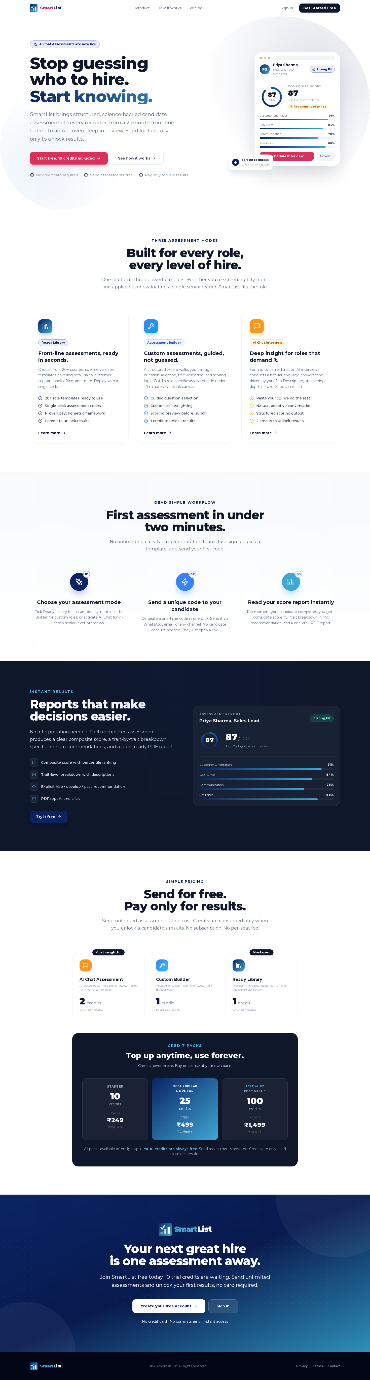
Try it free (45, 816)
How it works (169, 8)
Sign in (223, 1306)
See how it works (134, 158)
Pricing (195, 8)
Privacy (302, 1366)
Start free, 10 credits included (66, 158)
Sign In (286, 8)
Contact (334, 1366)
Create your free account (165, 1306)
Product (142, 8)
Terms (318, 1366)
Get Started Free (319, 8)
